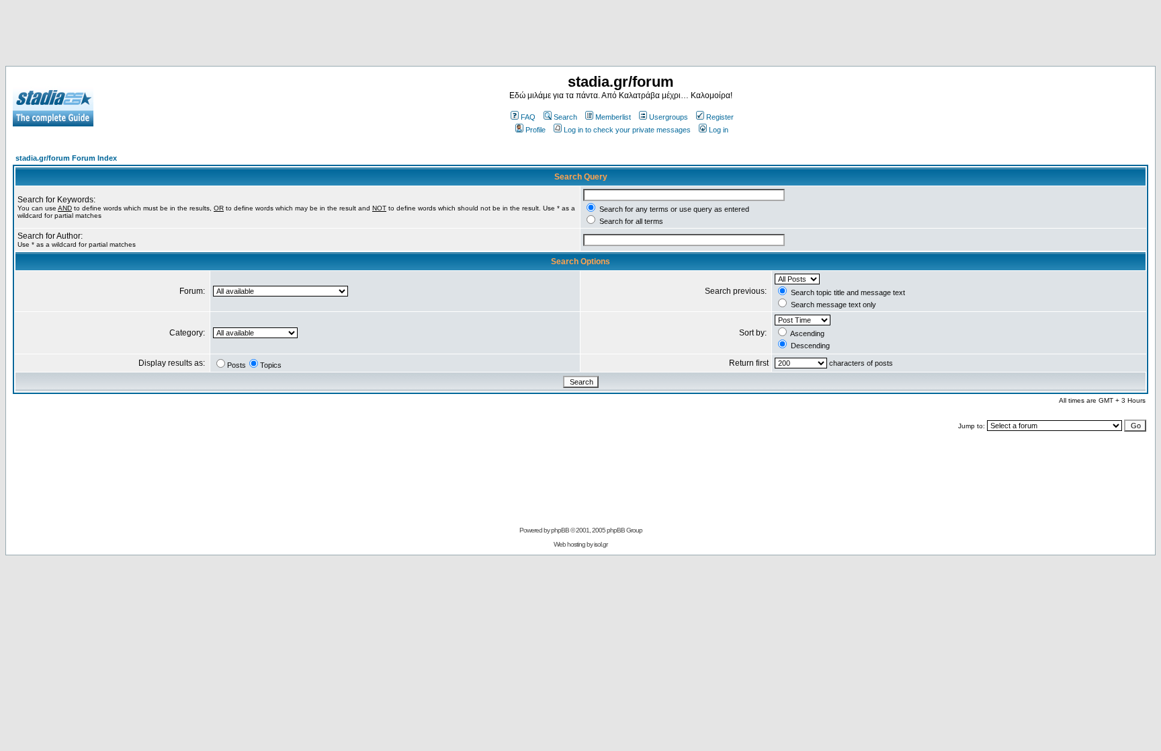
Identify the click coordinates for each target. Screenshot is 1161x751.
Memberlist (613, 117)
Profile (535, 130)
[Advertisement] (580, 35)
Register (720, 117)
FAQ (528, 117)
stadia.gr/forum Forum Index (66, 158)
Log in (718, 130)
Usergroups (668, 117)
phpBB (560, 530)
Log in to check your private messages (627, 130)
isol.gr (600, 544)
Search (565, 117)
